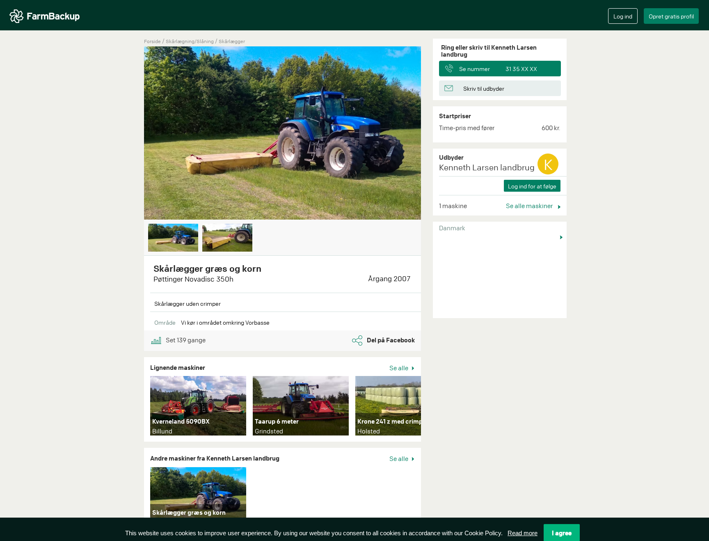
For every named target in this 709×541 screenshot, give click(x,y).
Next (433, 134)
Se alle (399, 368)
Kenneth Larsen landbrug (487, 167)
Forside (152, 41)
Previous (132, 134)
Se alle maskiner (530, 206)
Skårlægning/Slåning (190, 41)
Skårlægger (232, 41)
